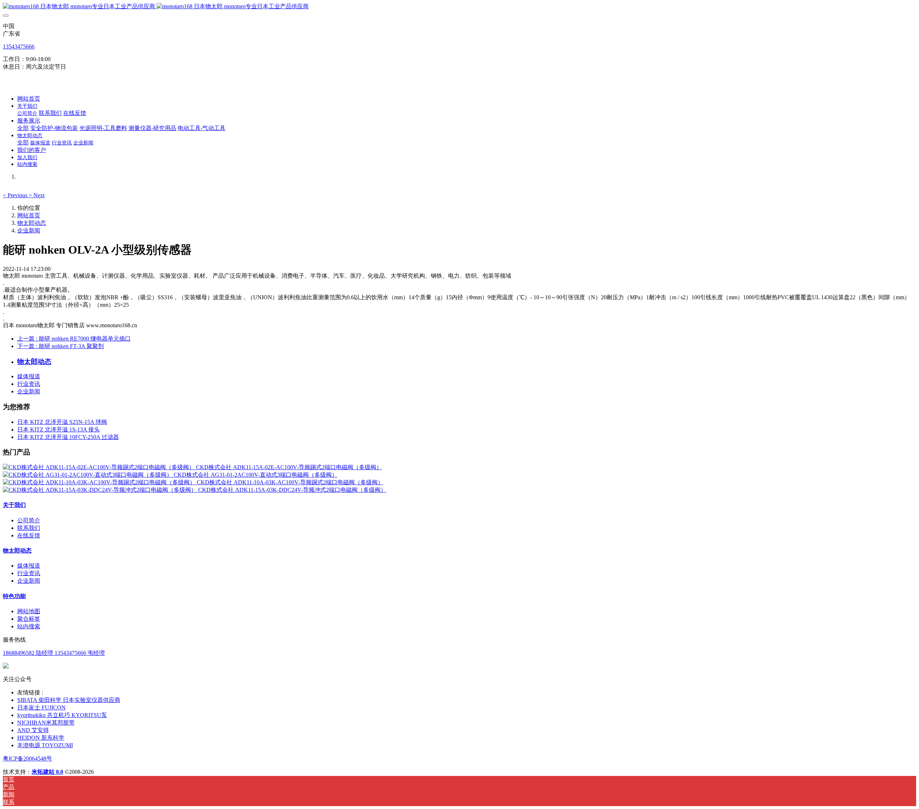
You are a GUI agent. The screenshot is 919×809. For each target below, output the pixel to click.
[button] (16, 195)
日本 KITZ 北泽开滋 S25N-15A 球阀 (62, 422)
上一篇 (74, 339)
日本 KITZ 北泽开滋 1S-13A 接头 (58, 429)
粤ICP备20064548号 (27, 758)
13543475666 (18, 46)
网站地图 (28, 611)
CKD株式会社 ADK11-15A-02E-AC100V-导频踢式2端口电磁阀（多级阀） (289, 467)
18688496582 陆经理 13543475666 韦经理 (54, 653)
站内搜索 (28, 626)
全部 (23, 128)
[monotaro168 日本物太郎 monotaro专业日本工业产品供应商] (459, 6)
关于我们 (14, 505)
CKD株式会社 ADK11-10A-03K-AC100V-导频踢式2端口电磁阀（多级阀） (290, 482)
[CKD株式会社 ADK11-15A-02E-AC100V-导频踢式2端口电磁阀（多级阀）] (99, 467)
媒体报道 (28, 376)
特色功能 (14, 596)
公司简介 (28, 520)
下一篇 (60, 346)
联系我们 (28, 528)
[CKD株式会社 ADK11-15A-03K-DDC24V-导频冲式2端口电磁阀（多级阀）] (100, 490)
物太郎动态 (31, 223)
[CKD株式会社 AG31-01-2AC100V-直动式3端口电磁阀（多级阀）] (88, 475)
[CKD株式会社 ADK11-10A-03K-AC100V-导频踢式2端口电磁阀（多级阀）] (100, 482)
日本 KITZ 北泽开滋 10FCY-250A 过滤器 (68, 437)
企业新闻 (28, 230)
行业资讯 (28, 384)
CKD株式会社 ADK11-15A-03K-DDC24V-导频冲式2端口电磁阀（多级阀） (292, 490)
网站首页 (28, 99)
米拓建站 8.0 (47, 772)
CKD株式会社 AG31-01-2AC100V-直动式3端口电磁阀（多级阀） (255, 475)
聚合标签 (28, 619)
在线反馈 (28, 535)
